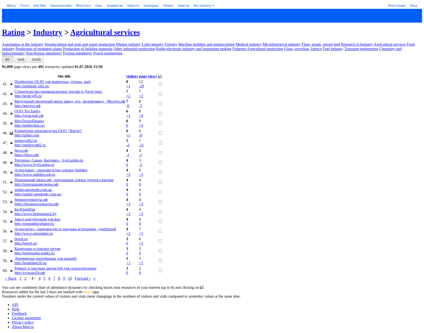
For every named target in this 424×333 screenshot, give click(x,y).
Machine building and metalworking (206, 44)
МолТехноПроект (29, 121)
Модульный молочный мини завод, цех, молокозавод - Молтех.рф (69, 101)
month (36, 59)
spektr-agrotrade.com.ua (33, 190)
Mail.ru (11, 5)
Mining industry (128, 44)
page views (148, 76)
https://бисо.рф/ (26, 155)
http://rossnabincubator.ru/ (34, 224)
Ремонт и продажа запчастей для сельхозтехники (55, 268)
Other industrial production (134, 49)
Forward (83, 278)
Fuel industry (333, 49)
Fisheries (239, 49)
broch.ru (20, 239)
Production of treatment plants (38, 49)
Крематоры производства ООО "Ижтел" (48, 131)
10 (70, 278)
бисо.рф (21, 150)
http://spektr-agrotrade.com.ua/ (38, 194)
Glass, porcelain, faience (303, 49)
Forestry (171, 44)
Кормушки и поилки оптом (37, 249)
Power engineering (107, 53)
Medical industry (249, 44)
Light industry (153, 44)
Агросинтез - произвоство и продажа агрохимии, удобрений (65, 229)
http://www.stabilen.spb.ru (34, 174)
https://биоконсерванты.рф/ (36, 204)
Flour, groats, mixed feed (321, 44)
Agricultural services (105, 32)
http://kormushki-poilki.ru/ (34, 253)
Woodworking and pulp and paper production (79, 44)
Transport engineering (361, 49)
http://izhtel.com (26, 135)
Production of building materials (87, 49)
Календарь (151, 5)
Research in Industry (357, 44)
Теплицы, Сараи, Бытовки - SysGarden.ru (48, 160)
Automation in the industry (22, 44)
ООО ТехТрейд (27, 111)
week (21, 59)
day (7, 59)
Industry (47, 32)
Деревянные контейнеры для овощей (45, 258)
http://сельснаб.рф (28, 115)
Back (10, 278)
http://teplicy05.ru (28, 96)
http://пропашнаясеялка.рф (36, 184)
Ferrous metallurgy (77, 53)
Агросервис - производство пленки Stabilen (50, 170)
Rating (13, 32)
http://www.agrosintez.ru (33, 233)
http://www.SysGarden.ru (34, 165)
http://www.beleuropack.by (35, 214)
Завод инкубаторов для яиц (37, 219)
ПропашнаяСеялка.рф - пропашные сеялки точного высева (63, 180)
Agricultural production (265, 49)
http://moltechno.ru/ (29, 125)
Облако (168, 5)
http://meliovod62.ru (30, 145)
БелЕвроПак (24, 209)
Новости (133, 5)
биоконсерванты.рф (31, 199)
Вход (413, 5)
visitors (132, 76)
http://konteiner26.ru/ (30, 263)
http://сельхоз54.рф (29, 273)
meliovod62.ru (25, 141)
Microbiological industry (282, 44)
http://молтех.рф (27, 106)
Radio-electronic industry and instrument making (193, 49)
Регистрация (397, 5)
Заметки (183, 5)
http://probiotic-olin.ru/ (31, 86)
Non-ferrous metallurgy (44, 53)
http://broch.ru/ (25, 243)
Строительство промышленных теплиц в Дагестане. (58, 91)
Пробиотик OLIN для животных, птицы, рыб (52, 82)
